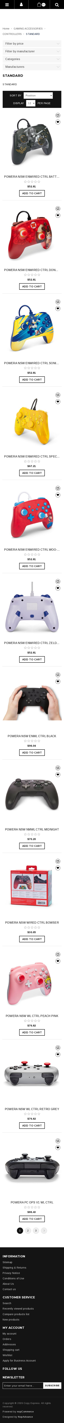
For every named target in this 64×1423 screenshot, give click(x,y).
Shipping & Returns (14, 1267)
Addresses (9, 1344)
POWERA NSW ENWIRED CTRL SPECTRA (32, 456)
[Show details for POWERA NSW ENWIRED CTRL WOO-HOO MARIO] (32, 514)
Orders (7, 1339)
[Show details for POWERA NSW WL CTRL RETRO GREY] (32, 1074)
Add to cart (32, 193)
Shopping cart (11, 1349)
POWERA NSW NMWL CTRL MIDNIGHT (32, 829)
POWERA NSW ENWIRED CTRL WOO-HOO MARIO (32, 549)
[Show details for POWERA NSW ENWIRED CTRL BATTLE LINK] (32, 141)
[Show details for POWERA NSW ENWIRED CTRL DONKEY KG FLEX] (32, 235)
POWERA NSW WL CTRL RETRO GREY (32, 1109)
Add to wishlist (57, 122)
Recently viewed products (18, 1308)
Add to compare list (57, 115)
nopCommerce (25, 1411)
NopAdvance (25, 1416)
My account (9, 1333)
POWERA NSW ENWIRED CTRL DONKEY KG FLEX (32, 270)
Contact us (9, 1289)
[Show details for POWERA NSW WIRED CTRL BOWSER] (32, 887)
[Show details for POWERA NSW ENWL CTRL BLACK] (32, 701)
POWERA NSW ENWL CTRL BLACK (32, 736)
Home (6, 28)
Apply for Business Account (19, 1360)
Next (44, 1231)
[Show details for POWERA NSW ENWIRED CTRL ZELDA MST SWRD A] (32, 607)
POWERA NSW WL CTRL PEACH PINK (32, 1015)
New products (11, 1319)
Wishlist (7, 1355)
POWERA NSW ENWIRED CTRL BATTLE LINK (32, 176)
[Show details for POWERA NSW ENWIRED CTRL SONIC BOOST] (32, 328)
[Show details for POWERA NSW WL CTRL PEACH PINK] (32, 980)
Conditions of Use (13, 1278)
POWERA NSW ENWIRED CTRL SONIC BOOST (32, 363)
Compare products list (16, 1314)
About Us (8, 1283)
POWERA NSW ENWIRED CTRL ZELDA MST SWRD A (32, 643)
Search (7, 1303)
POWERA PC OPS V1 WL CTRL (32, 1202)
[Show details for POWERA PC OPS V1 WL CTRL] (32, 1167)
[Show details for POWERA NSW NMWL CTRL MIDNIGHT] (32, 794)
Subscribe (52, 1385)
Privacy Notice (11, 1273)
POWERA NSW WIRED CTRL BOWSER (32, 922)
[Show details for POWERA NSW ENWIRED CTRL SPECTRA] (32, 421)
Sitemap (7, 1262)
